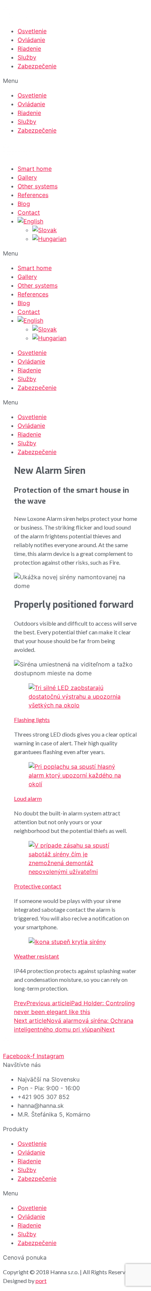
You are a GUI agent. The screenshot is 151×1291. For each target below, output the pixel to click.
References (33, 195)
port (41, 1280)
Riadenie (29, 48)
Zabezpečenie (37, 66)
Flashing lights (32, 719)
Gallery (27, 177)
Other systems (38, 186)
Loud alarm (28, 798)
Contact (29, 212)
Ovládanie (31, 39)
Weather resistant (36, 956)
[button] (75, 80)
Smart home (35, 168)
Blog (24, 203)
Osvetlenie (32, 31)
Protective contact (37, 886)
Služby (27, 57)
